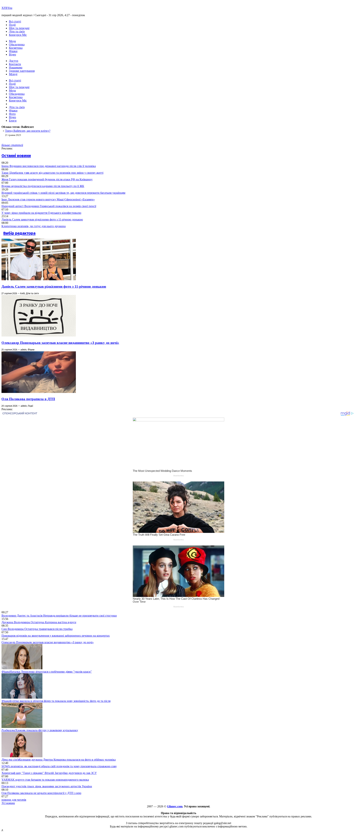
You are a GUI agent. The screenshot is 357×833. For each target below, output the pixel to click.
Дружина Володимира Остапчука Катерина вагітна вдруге (38, 622)
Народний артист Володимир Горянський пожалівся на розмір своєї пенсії (48, 206)
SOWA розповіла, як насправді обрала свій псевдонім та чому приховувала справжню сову (59, 766)
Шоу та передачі (19, 28)
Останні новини (16, 155)
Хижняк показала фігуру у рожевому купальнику (39, 730)
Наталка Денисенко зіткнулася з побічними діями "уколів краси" (46, 671)
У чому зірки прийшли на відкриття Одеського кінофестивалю (41, 212)
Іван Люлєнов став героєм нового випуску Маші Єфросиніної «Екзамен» (48, 199)
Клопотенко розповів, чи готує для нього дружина (33, 226)
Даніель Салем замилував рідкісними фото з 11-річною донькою (42, 219)
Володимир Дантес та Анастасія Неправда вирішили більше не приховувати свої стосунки (59, 615)
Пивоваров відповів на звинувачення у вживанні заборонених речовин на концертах (55, 635)
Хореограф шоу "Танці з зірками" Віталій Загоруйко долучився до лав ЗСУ (49, 773)
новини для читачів (13, 799)
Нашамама (15, 67)
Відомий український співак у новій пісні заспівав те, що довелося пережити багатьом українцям (63, 192)
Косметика (15, 47)
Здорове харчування (22, 70)
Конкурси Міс (18, 34)
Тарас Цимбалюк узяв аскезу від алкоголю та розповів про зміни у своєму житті (52, 172)
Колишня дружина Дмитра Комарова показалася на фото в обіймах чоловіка (58, 759)
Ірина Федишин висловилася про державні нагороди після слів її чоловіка (48, 166)
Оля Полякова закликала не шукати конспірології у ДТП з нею (41, 793)
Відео (12, 54)
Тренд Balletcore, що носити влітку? (27, 130)
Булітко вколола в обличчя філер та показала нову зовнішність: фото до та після (55, 701)
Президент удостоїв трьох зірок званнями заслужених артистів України (46, 786)
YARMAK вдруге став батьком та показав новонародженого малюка (45, 779)
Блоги (13, 120)
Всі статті (15, 21)
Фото (12, 113)
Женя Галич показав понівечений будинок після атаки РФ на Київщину (47, 179)
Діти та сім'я (17, 31)
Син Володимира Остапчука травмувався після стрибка (37, 629)
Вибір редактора (19, 233)
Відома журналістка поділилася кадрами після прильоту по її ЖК (42, 186)
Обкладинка (17, 44)
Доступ (13, 60)
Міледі (13, 74)
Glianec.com (174, 806)
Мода (12, 41)
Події (12, 24)
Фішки (13, 51)
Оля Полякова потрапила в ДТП (28, 399)
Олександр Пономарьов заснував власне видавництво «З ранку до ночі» (60, 343)
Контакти (15, 64)
